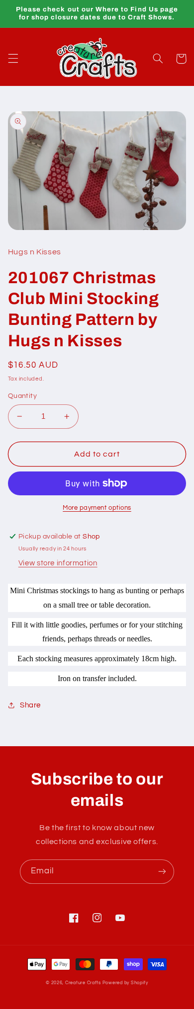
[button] (12, 58)
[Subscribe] (162, 871)
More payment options (97, 508)
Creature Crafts (83, 983)
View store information (57, 563)
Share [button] (30, 705)
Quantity (22, 395)
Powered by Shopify (125, 983)
